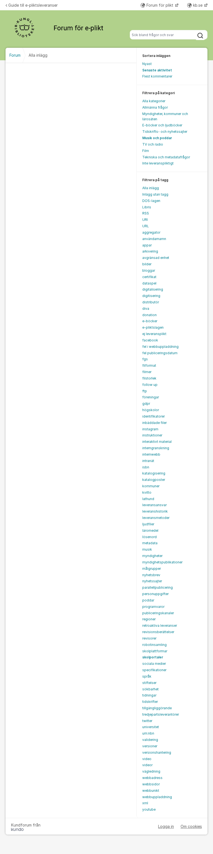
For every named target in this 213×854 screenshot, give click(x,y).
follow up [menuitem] (150, 385)
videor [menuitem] (147, 765)
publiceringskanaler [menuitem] (158, 613)
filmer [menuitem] (146, 372)
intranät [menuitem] (148, 461)
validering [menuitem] (150, 740)
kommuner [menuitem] (150, 486)
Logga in (166, 826)
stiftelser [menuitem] (149, 683)
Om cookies (191, 826)
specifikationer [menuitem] (154, 670)
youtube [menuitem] (149, 809)
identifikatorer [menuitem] (153, 416)
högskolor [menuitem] (150, 410)
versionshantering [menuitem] (156, 752)
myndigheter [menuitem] (152, 556)
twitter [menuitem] (147, 721)
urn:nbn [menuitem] (148, 733)
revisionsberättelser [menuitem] (158, 632)
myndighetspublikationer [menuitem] (162, 562)
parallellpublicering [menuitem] (157, 587)
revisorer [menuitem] (149, 638)
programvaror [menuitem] (153, 607)
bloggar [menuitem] (148, 270)
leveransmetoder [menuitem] (155, 518)
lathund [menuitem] (148, 499)
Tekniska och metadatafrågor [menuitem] (166, 157)
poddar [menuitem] (148, 600)
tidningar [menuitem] (149, 695)
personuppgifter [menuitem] (155, 594)
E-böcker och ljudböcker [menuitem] (162, 125)
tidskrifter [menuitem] (150, 702)
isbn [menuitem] (145, 467)
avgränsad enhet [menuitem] (155, 258)
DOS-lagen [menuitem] (151, 201)
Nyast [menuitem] (147, 64)
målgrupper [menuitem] (151, 568)
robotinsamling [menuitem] (154, 645)
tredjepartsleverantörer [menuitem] (160, 714)
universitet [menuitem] (150, 727)
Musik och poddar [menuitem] (157, 138)
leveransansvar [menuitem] (154, 505)
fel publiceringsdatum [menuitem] (160, 353)
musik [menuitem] (147, 549)
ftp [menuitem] (144, 391)
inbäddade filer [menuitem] (154, 423)
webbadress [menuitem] (152, 778)
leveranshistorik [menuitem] (155, 511)
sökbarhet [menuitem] (150, 689)
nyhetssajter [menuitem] (152, 581)
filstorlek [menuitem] (149, 378)
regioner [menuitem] (149, 619)
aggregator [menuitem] (151, 232)
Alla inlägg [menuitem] (150, 188)
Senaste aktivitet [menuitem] (157, 70)
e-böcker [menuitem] (149, 321)
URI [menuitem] (145, 220)
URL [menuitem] (145, 226)
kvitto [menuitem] (146, 492)
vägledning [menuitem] (151, 771)
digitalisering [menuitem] (152, 289)
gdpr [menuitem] (146, 403)
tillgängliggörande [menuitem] (157, 708)
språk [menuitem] (146, 676)
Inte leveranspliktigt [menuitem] (158, 163)
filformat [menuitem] (149, 365)
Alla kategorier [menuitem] (153, 101)
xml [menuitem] (145, 803)
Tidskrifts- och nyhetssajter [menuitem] (164, 131)
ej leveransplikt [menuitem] (154, 334)
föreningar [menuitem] (150, 397)
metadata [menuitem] (150, 543)
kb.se (198, 5)
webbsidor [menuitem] (151, 784)
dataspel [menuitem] (149, 283)
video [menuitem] (146, 759)
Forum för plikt (160, 5)
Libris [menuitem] (146, 207)
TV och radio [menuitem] (152, 144)
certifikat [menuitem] (149, 277)
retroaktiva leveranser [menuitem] (159, 625)
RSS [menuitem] (145, 213)
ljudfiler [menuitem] (148, 524)
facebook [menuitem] (150, 340)
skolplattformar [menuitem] (154, 651)
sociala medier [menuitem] (154, 663)
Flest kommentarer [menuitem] (157, 76)
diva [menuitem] (145, 308)
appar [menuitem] (147, 245)
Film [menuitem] (145, 151)
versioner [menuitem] (149, 746)
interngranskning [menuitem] (155, 448)
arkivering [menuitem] (150, 251)
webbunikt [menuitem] (150, 790)
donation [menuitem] (149, 315)
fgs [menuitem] (145, 359)
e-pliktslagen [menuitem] (153, 327)
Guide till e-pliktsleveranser (33, 5)
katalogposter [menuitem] (153, 480)
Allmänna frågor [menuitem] (155, 107)
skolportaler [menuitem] (152, 657)
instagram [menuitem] (150, 429)
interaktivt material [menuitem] (157, 442)
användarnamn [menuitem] (154, 239)
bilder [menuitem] (146, 264)
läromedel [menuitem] (150, 530)
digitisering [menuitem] (151, 296)
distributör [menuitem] (150, 302)
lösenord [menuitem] (149, 537)
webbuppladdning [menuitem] (157, 797)
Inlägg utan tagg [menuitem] (155, 194)
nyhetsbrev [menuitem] (151, 575)
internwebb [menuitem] (151, 454)
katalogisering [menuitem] (153, 473)
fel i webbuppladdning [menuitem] (160, 346)
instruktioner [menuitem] (152, 435)
